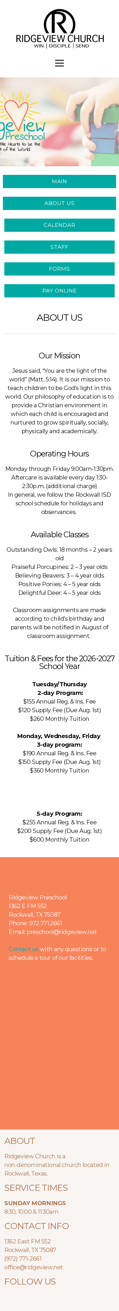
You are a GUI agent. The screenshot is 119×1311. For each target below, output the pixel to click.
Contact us (23, 949)
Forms (59, 269)
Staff (59, 247)
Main (59, 181)
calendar (59, 225)
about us (59, 203)
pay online (59, 291)
